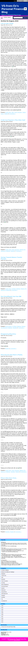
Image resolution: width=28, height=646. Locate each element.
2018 (2, 614)
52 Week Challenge (5, 570)
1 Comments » (12, 113)
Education (3, 579)
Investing (3, 582)
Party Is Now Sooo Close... (9, 478)
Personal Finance (4, 586)
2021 (2, 611)
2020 (2, 612)
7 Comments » (18, 251)
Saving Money (4, 591)
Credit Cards (3, 575)
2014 (2, 621)
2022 (2, 609)
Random (3, 588)
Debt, (13, 112)
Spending (3, 597)
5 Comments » (23, 471)
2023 (2, 607)
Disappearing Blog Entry (8, 334)
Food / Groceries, (18, 112)
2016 (2, 618)
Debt (2, 577)
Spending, (13, 471)
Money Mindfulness (5, 584)
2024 (2, 605)
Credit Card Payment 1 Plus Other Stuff (13, 120)
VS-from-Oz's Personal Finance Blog (8, 626)
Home (2, 17)
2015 (2, 620)
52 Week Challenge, (16, 288)
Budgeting (3, 573)
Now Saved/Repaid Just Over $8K (11, 296)
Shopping (3, 595)
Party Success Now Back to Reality (11, 355)
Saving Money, (8, 326)
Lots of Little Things (7, 23)
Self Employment (4, 593)
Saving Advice (17, 640)
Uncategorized (4, 600)
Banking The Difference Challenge (7, 571)
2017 (2, 616)
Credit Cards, (8, 112)
